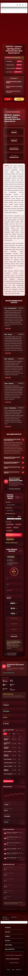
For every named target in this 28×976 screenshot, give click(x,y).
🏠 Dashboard (5, 681)
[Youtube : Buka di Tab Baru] (19, 966)
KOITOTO (6, 165)
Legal (13, 969)
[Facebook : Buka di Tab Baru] (9, 966)
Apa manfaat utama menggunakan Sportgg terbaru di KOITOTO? (11, 463)
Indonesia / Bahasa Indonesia (12, 958)
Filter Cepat (8, 521)
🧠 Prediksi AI (5, 689)
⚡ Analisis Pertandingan (13, 534)
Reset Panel (10, 539)
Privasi (8, 969)
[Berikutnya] (25, 28)
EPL (18, 733)
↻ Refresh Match (8, 781)
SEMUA (5, 733)
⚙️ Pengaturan (12, 689)
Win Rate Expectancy (10, 513)
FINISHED (13, 733)
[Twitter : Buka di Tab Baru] (12, 966)
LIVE (9, 733)
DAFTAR (19, 99)
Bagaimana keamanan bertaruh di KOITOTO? (11, 472)
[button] (20, 5)
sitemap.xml (18, 969)
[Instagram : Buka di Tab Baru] (16, 966)
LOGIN (8, 99)
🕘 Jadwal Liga (12, 685)
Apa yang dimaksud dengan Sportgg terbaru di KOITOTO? (12, 440)
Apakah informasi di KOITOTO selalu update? (12, 468)
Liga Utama (8, 502)
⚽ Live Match (11, 681)
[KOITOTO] (4, 5)
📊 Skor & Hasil (5, 685)
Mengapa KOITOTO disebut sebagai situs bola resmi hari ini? (12, 458)
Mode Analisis (9, 507)
